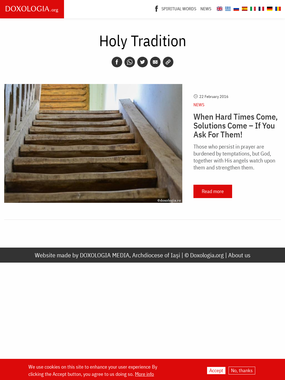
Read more (213, 191)
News (205, 8)
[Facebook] (156, 8)
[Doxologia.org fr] (260, 8)
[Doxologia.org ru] (235, 8)
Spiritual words (178, 8)
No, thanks (242, 370)
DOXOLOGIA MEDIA (104, 255)
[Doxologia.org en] (218, 8)
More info (144, 374)
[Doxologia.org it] (252, 8)
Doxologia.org (207, 255)
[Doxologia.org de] (269, 8)
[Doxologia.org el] (227, 8)
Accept (216, 370)
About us (239, 255)
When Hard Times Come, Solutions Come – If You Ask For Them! (235, 125)
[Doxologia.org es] (243, 8)
